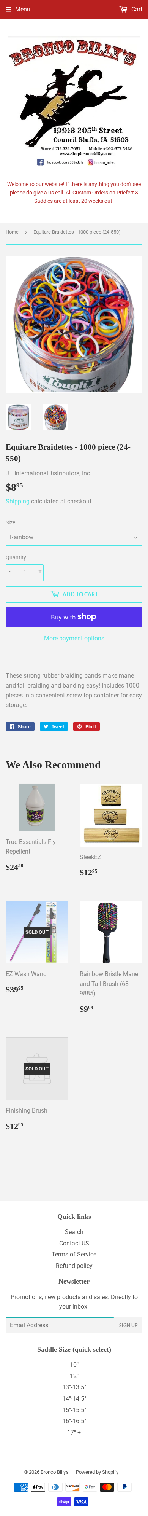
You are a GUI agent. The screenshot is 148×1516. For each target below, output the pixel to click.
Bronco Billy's (55, 1472)
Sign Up (128, 1325)
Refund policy (74, 1265)
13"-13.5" (74, 1387)
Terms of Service (74, 1254)
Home (12, 232)
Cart (136, 9)
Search (74, 1232)
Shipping (18, 501)
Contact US (74, 1243)
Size (10, 522)
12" (74, 1376)
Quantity (16, 557)
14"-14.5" (74, 1398)
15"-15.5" (74, 1410)
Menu (22, 9)
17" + (74, 1432)
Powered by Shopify (97, 1472)
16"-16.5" (74, 1421)
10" (74, 1364)
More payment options (74, 638)
